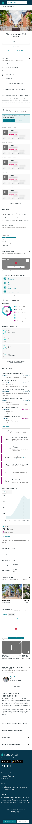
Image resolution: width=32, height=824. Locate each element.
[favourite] (28, 7)
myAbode (11, 758)
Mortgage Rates (17, 800)
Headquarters (18, 786)
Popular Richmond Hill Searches (12, 730)
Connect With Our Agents (8, 799)
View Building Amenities (16, 83)
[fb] (5, 766)
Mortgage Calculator (6, 800)
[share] (25, 7)
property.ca (4, 786)
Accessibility (15, 787)
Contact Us (26, 797)
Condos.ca (4, 758)
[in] (8, 766)
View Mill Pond (6, 536)
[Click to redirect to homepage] (3, 2)
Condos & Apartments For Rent (21, 802)
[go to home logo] (9, 754)
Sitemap (11, 789)
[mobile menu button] (30, 2)
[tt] (2, 766)
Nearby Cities (6, 737)
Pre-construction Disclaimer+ (16, 813)
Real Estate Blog (5, 797)
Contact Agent (16, 686)
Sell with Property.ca (16, 797)
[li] (11, 766)
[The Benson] (20, 585)
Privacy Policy (23, 787)
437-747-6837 (13, 682)
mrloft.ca (10, 786)
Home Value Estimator (22, 799)
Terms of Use (4, 789)
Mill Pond (3, 8)
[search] (17, 2)
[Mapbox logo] (5, 639)
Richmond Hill (9, 8)
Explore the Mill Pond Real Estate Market (14, 723)
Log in (20, 120)
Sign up (9, 120)
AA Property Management (9, 237)
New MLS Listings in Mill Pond (11, 744)
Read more (5, 105)
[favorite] (19, 643)
